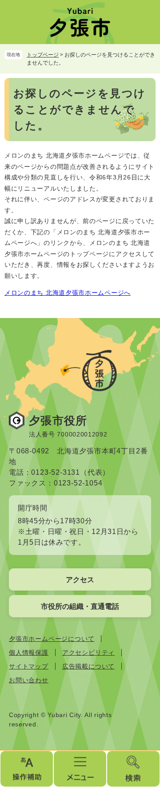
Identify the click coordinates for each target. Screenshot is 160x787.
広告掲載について (88, 666)
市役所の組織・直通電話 (80, 606)
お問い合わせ (28, 680)
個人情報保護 (28, 652)
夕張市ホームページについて (51, 638)
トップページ (43, 55)
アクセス (80, 579)
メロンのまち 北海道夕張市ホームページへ (67, 292)
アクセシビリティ (88, 652)
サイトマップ (28, 666)
